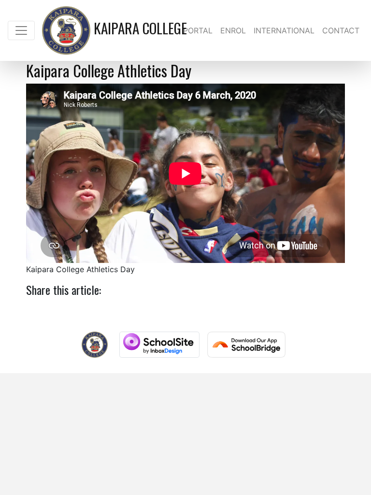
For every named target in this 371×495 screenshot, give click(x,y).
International (284, 30)
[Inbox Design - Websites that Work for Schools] (159, 345)
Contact (340, 30)
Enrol (233, 30)
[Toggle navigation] (21, 30)
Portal (198, 30)
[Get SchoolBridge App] (246, 345)
